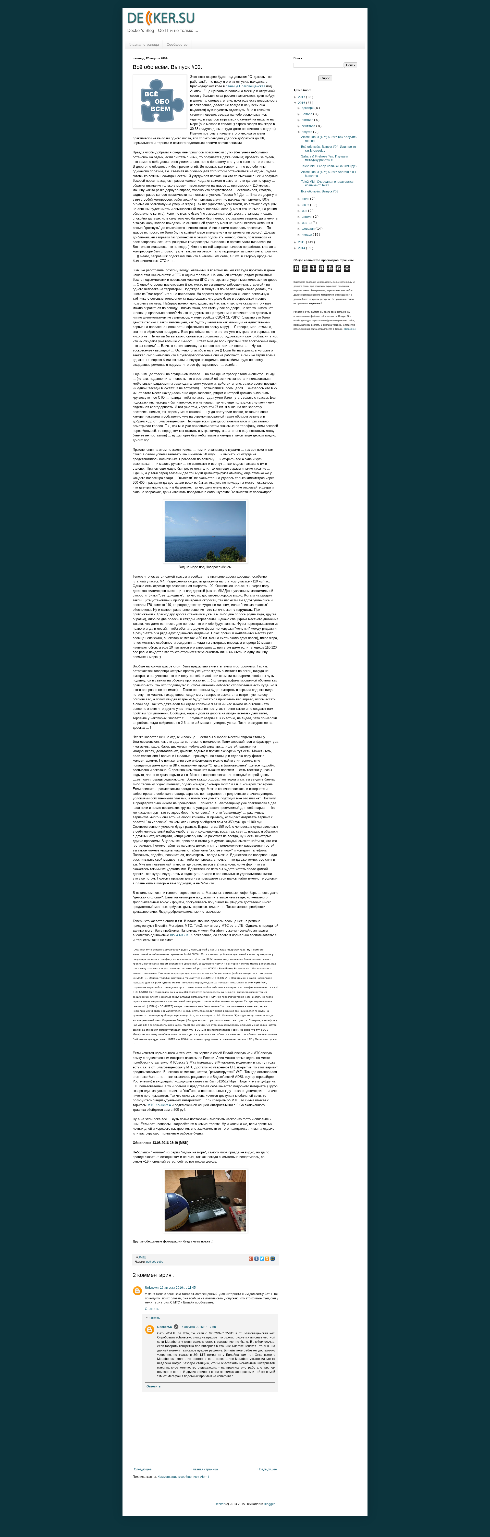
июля (306, 199)
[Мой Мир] (272, 1258)
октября (308, 120)
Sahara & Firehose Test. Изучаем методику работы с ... (324, 158)
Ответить (151, 1309)
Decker (220, 1504)
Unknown (151, 1287)
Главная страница (144, 44)
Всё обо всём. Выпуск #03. (320, 191)
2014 (302, 248)
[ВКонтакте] (256, 1258)
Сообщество (177, 44)
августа (307, 132)
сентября (309, 126)
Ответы (155, 1318)
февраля (308, 228)
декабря (308, 108)
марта (306, 223)
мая (305, 211)
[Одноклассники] (267, 1258)
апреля (307, 216)
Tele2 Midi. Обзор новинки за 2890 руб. (329, 166)
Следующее (143, 1469)
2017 (302, 97)
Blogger (269, 1504)
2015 (302, 242)
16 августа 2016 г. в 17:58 (198, 1327)
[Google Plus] (251, 1258)
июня (306, 205)
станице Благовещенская (245, 86)
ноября (307, 114)
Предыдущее (267, 1469)
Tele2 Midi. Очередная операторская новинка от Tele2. (327, 183)
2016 (302, 103)
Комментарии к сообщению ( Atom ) (183, 1477)
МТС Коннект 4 (159, 1105)
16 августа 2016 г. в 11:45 (178, 1287)
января (307, 234)
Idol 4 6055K (179, 935)
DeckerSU (164, 1327)
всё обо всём (155, 1261)
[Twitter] (262, 1258)
